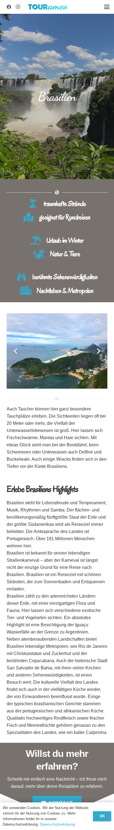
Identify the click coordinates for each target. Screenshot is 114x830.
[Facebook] (8, 6)
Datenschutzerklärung (57, 824)
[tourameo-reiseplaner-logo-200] (48, 7)
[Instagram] (17, 6)
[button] (106, 7)
